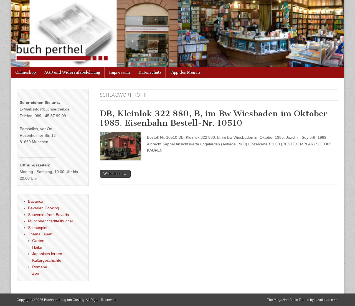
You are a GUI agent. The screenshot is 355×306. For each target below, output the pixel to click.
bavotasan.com (326, 300)
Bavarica (35, 201)
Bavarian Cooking (43, 208)
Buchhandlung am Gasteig (64, 300)
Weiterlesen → (115, 174)
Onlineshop (25, 72)
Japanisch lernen (47, 253)
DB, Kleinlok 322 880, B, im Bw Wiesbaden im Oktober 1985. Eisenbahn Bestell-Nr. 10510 (213, 118)
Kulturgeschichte (46, 260)
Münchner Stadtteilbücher (50, 221)
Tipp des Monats (185, 72)
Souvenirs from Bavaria (48, 214)
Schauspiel (37, 227)
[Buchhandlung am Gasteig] (177, 33)
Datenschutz (149, 72)
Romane (39, 267)
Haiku (37, 247)
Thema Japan (40, 234)
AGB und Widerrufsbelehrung (72, 72)
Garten (38, 240)
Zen (35, 273)
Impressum (119, 72)
